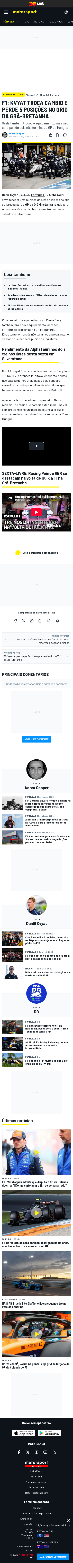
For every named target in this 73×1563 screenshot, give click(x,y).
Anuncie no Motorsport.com (36, 1513)
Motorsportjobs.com (36, 1481)
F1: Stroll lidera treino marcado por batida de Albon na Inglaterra (37, 307)
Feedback (37, 1507)
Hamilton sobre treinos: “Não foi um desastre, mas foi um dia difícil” (37, 297)
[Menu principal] (6, 12)
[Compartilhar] (50, 135)
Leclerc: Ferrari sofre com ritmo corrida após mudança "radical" (34, 286)
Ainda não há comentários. (36, 683)
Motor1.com (36, 1476)
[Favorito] (57, 135)
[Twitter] (23, 620)
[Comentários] (66, 135)
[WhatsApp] (31, 620)
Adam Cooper (16, 133)
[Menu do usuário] (66, 12)
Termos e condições (25, 1545)
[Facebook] (15, 620)
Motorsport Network (30, 1554)
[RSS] (54, 1452)
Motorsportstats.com (36, 1492)
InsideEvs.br (36, 1471)
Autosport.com (36, 1487)
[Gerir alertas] (57, 620)
